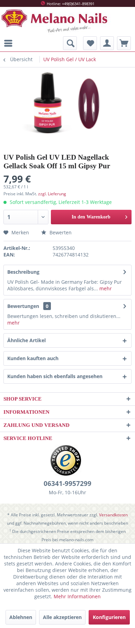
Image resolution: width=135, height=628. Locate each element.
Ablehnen (20, 617)
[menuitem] (10, 43)
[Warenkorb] (124, 43)
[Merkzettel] (90, 43)
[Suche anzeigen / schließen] (70, 43)
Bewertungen (23, 306)
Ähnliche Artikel (26, 340)
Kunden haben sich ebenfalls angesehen (54, 376)
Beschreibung (23, 272)
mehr (105, 288)
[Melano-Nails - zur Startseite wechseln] (55, 21)
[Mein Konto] (107, 43)
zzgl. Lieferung (52, 194)
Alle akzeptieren (62, 617)
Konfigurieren (109, 617)
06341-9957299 (67, 483)
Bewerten (60, 232)
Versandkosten (113, 515)
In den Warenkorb (91, 216)
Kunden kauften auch (32, 358)
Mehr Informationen (77, 596)
